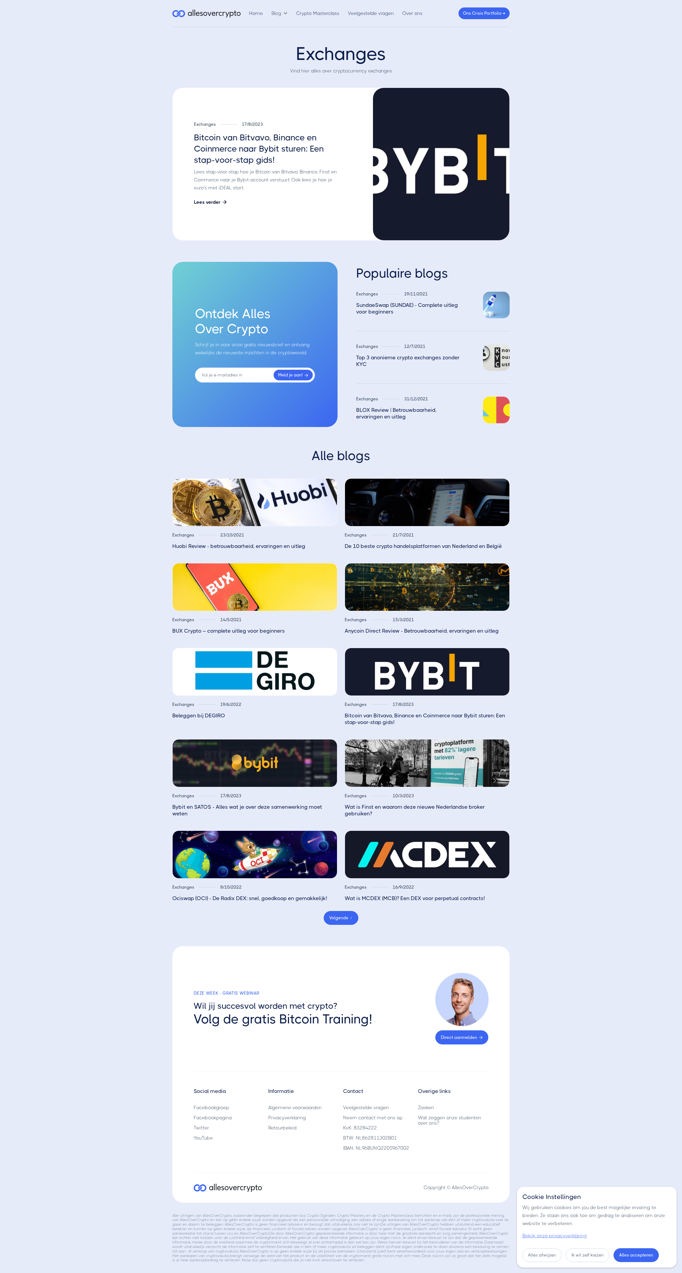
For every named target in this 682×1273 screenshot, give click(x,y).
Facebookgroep (211, 1107)
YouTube (203, 1138)
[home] (206, 13)
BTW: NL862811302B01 (370, 1138)
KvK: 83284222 (360, 1127)
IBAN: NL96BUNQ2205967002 (376, 1148)
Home (256, 13)
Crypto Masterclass (317, 13)
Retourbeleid (282, 1127)
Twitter (201, 1127)
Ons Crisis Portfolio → (484, 13)
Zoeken (426, 1107)
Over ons (412, 13)
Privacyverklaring (287, 1117)
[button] (279, 13)
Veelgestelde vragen (371, 13)
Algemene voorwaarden (295, 1107)
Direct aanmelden (462, 1037)
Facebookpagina (213, 1117)
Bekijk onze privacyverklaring (554, 1235)
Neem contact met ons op (373, 1117)
